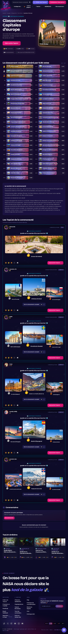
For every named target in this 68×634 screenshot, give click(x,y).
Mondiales (20, 13)
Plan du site (44, 629)
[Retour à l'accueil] (6, 5)
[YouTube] (15, 623)
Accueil (4, 13)
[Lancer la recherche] (30, 2)
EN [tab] (47, 623)
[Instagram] (18, 623)
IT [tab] (63, 623)
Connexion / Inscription (57, 2)
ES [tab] (55, 623)
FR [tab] (51, 623)
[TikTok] (4, 623)
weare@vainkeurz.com (59, 629)
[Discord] (22, 623)
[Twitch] (11, 623)
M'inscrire (59, 606)
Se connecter (9, 517)
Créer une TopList (40, 2)
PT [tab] (59, 623)
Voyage (8, 13)
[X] (7, 623)
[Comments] (17, 263)
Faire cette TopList (11, 43)
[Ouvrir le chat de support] (64, 630)
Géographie (14, 13)
